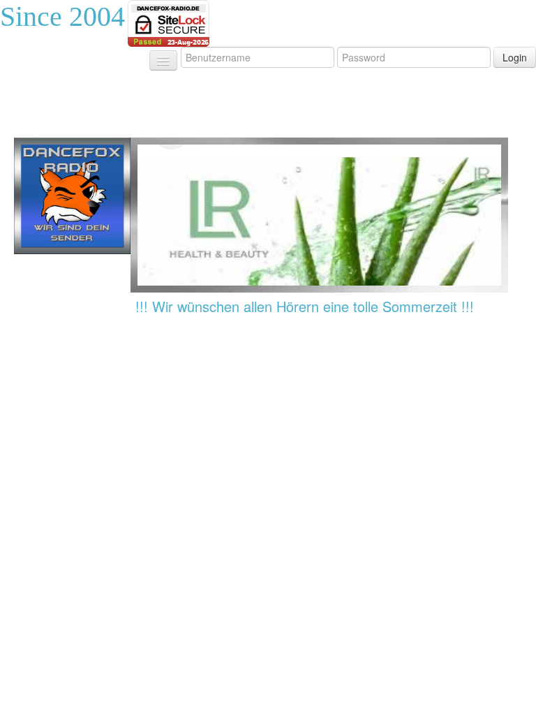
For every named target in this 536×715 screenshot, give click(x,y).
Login (514, 57)
